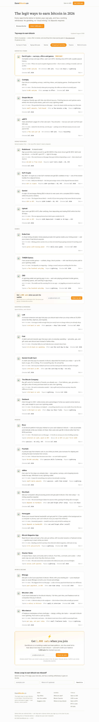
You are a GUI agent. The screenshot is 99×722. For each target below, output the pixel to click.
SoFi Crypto (26, 173)
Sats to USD (67, 3)
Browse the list (21, 26)
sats (27, 700)
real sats (49, 18)
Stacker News (27, 553)
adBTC (24, 119)
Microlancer (26, 610)
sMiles (24, 470)
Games (46, 45)
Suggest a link (41, 701)
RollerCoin (26, 234)
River (24, 425)
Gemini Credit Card (29, 358)
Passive (71, 45)
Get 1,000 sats (78, 3)
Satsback (25, 399)
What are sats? (58, 695)
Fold (23, 336)
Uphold (24, 208)
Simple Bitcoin (27, 97)
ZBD (23, 276)
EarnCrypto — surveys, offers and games (38, 56)
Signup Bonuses (35, 45)
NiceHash (25, 492)
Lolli (23, 315)
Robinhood (26, 149)
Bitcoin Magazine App (30, 535)
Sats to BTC (74, 701)
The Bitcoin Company (30, 380)
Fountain (25, 449)
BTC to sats (74, 703)
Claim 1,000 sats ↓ (36, 26)
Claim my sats (76, 298)
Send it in (79, 682)
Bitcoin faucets (58, 698)
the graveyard (70, 38)
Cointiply (25, 80)
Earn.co (21, 3)
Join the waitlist (42, 698)
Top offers (40, 695)
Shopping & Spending (58, 45)
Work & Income (82, 45)
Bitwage (25, 575)
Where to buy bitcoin (60, 701)
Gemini (24, 191)
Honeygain (26, 514)
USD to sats (74, 698)
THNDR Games (27, 258)
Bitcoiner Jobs (27, 593)
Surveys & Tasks (21, 45)
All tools (73, 706)
